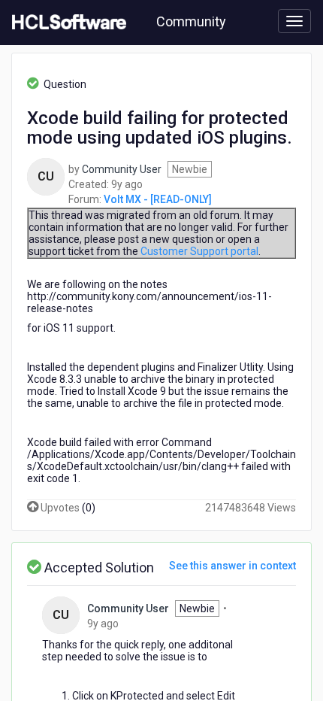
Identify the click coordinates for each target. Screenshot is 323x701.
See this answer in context (232, 566)
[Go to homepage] (66, 22)
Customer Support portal (199, 251)
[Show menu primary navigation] (294, 21)
